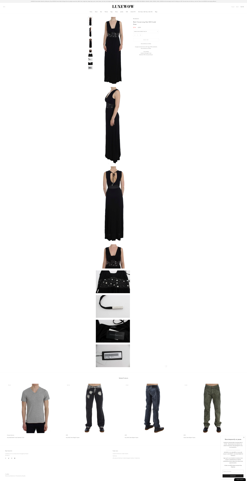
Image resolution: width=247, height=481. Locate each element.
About (96, 11)
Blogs (156, 11)
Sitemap (115, 456)
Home (91, 11)
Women (106, 11)
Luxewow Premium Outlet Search (120, 453)
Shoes (116, 11)
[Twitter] (8, 458)
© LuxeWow (7, 474)
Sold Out (146, 39)
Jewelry (121, 11)
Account (232, 6)
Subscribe (233, 475)
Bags (112, 11)
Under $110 (133, 11)
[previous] (4, 410)
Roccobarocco (136, 18)
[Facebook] (5, 458)
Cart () (242, 6)
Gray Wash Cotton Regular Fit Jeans (72, 437)
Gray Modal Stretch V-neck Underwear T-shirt (15, 437)
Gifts (127, 11)
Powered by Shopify (20, 476)
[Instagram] (11, 458)
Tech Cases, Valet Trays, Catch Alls (145, 11)
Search (237, 6)
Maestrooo (12, 476)
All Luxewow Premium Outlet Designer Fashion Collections (126, 458)
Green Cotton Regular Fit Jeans (189, 437)
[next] (243, 410)
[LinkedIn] (14, 458)
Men (101, 11)
